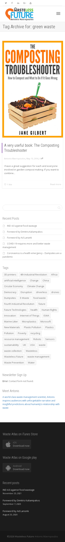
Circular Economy (13, 286)
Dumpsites (10, 298)
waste (42, 345)
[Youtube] (30, 3)
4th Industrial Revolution (33, 274)
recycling (35, 333)
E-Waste (24, 298)
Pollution (9, 333)
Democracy (10, 292)
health (34, 309)
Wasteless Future (13, 356)
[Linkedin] (18, 3)
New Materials (12, 327)
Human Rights (49, 309)
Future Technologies (15, 309)
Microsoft (45, 321)
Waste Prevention (14, 362)
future (41, 303)
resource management (16, 339)
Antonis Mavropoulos (46, 536)
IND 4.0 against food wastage (22, 225)
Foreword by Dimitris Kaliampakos (24, 231)
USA (32, 345)
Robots (37, 339)
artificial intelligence (15, 280)
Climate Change (35, 286)
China (46, 280)
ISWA (46, 315)
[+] (32, 89)
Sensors (50, 339)
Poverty (22, 333)
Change (34, 280)
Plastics (49, 327)
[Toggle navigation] (58, 13)
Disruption (26, 292)
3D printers (10, 274)
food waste (39, 298)
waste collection (13, 350)
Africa (54, 274)
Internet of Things (29, 315)
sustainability (11, 345)
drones (55, 292)
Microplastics (29, 321)
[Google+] (24, 3)
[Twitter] (6, 3)
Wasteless (31, 350)
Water (31, 362)
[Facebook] (12, 3)
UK (24, 345)
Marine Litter (11, 321)
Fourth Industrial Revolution (19, 303)
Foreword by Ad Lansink (19, 237)
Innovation (10, 315)
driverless (41, 292)
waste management (38, 356)
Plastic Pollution (32, 327)
